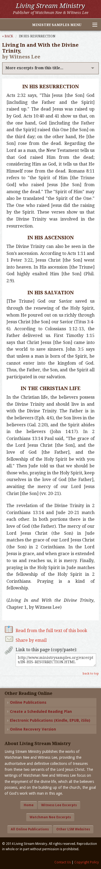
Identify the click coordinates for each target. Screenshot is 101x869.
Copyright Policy (86, 862)
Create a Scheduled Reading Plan (41, 711)
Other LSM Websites (73, 829)
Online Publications (28, 702)
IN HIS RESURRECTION (37, 36)
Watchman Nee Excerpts (50, 817)
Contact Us (62, 862)
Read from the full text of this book (51, 630)
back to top (91, 673)
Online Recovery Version (33, 729)
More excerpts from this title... (34, 68)
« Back (7, 36)
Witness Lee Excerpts (59, 805)
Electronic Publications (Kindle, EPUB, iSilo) (50, 720)
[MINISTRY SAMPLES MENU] (92, 25)
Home (29, 805)
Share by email (31, 640)
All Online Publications (30, 829)
